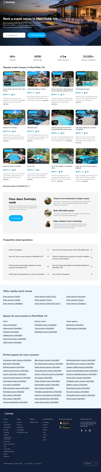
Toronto (45, 440)
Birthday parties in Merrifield (13, 367)
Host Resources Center (22, 432)
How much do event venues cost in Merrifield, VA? (70, 250)
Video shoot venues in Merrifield (46, 402)
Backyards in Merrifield (74, 325)
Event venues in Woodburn (76, 303)
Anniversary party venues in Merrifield (17, 360)
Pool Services (7, 441)
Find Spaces (17, 218)
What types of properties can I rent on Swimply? (27, 274)
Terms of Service (29, 463)
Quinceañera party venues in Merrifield (80, 395)
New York (45, 424)
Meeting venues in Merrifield (76, 385)
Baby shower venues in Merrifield (47, 360)
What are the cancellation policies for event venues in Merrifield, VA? (25, 266)
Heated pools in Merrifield (12, 335)
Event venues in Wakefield (13, 303)
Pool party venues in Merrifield (77, 392)
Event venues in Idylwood (75, 296)
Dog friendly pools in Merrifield (14, 381)
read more (6, 104)
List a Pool (19, 422)
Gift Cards (6, 430)
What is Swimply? (15, 250)
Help (5, 446)
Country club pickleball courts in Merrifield (82, 371)
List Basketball (20, 430)
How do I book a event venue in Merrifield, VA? (26, 256)
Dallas (44, 437)
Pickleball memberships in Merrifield (48, 392)
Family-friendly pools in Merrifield (47, 381)
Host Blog (6, 435)
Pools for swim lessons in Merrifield (48, 395)
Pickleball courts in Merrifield (45, 325)
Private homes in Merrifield (76, 328)
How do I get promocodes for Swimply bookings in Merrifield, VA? (70, 266)
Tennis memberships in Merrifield (15, 402)
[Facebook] (81, 430)
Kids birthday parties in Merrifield (47, 385)
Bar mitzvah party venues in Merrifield (49, 364)
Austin (44, 432)
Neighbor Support (34, 422)
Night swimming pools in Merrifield (16, 388)
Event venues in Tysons (43, 300)
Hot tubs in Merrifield (11, 332)
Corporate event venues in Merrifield (48, 371)
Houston (45, 435)
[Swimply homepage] (50, 2)
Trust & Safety (7, 449)
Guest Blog (6, 432)
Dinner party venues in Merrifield (78, 378)
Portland (45, 427)
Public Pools (6, 456)
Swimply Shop (7, 424)
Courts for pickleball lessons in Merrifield (81, 374)
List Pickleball (20, 427)
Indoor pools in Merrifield (12, 328)
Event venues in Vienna (75, 300)
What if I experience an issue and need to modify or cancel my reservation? (71, 257)
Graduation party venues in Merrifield (80, 381)
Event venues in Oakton (11, 300)
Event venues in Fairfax (11, 296)
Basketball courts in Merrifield (46, 332)
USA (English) (87, 463)
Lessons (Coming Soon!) (9, 444)
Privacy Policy (38, 463)
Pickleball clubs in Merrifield (13, 392)
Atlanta (45, 430)
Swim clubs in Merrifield (12, 399)
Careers (5, 422)
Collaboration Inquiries (9, 451)
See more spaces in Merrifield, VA (15, 186)
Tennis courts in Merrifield (44, 328)
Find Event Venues (37, 35)
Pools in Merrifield (9, 325)
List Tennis (19, 424)
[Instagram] (90, 430)
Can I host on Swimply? (61, 274)
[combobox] (14, 35)
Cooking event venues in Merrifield (16, 371)
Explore (5, 454)
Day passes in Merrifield (43, 378)
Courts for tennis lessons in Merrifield (16, 378)
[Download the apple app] (64, 422)
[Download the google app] (64, 427)
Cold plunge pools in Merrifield (14, 339)
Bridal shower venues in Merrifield (47, 367)
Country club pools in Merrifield (14, 374)
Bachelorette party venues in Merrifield (80, 360)
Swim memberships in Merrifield (46, 399)
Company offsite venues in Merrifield (79, 367)
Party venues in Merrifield (44, 388)
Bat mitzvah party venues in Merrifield (80, 364)
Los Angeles (46, 422)
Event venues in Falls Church (45, 296)
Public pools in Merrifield (12, 342)
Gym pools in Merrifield (11, 385)
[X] (85, 430)
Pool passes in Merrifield (12, 395)
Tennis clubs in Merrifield (75, 399)
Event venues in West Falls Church (47, 303)
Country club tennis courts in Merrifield (49, 374)
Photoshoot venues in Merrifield (78, 388)
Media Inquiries (7, 427)
